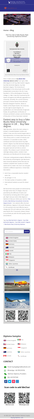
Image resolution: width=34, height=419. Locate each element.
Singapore (12, 260)
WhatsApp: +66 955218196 (16, 370)
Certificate (11, 267)
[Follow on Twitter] (9, 381)
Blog (12, 30)
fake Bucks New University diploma (14, 224)
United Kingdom (13, 237)
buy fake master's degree (22, 222)
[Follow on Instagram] (13, 381)
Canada (11, 250)
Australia (11, 247)
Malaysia (11, 257)
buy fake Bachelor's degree (14, 220)
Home (5, 30)
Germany (11, 244)
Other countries (13, 264)
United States (13, 241)
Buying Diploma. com (17, 417)
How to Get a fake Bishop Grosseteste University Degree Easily (16, 201)
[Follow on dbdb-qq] (17, 381)
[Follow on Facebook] (5, 381)
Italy (10, 254)
